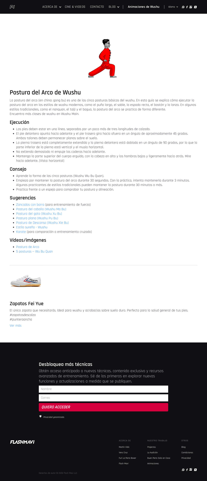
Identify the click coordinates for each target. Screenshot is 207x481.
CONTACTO (97, 7)
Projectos (151, 447)
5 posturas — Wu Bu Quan (34, 251)
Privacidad (186, 458)
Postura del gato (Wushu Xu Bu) (39, 214)
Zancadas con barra (30, 204)
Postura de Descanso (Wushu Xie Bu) (42, 223)
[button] (52, 6)
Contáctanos (187, 452)
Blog (183, 447)
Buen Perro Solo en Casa (158, 458)
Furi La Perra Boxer (127, 458)
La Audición (152, 452)
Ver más (15, 325)
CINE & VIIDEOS (75, 7)
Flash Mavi (123, 463)
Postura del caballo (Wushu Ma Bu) (41, 209)
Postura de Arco (27, 247)
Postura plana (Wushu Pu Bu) (37, 218)
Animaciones (153, 463)
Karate (21, 232)
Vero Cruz (123, 452)
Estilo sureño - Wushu (31, 227)
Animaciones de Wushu (143, 7)
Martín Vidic (124, 447)
